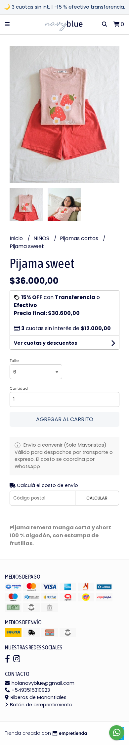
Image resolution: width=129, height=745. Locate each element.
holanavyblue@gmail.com (42, 683)
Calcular (97, 498)
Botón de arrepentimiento (40, 704)
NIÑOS (42, 238)
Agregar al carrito (64, 419)
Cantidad (19, 388)
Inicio (17, 238)
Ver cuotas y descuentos (45, 343)
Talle (14, 360)
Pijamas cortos (80, 238)
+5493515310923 (30, 690)
